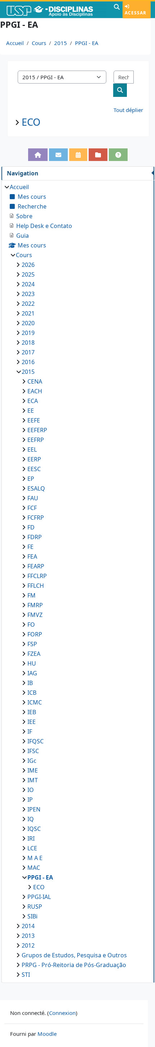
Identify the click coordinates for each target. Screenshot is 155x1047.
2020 (28, 323)
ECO (31, 122)
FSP (32, 644)
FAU (32, 498)
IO (30, 790)
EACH (34, 391)
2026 (28, 265)
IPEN (33, 809)
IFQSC (35, 741)
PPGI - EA (86, 42)
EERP (34, 459)
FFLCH (35, 586)
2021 (28, 313)
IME (32, 770)
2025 (28, 274)
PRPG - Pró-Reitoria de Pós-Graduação (74, 965)
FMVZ (35, 615)
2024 (28, 284)
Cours (39, 42)
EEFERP (37, 430)
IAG (32, 673)
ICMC (34, 702)
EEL (32, 449)
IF (29, 731)
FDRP (34, 537)
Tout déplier (128, 109)
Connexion (62, 1012)
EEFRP (35, 440)
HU (31, 663)
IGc (31, 761)
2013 (28, 936)
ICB (31, 693)
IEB (31, 712)
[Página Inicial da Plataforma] (38, 154)
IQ (30, 819)
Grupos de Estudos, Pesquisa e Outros (74, 955)
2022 (28, 304)
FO (31, 624)
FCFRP (35, 518)
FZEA (33, 654)
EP (30, 479)
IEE (31, 722)
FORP (34, 634)
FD (31, 527)
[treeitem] (77, 581)
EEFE (33, 420)
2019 (28, 333)
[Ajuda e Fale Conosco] (118, 154)
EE (30, 411)
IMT (32, 780)
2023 (28, 294)
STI (26, 975)
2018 (28, 342)
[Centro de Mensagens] (58, 154)
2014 (28, 926)
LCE (32, 848)
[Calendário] (78, 154)
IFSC (33, 751)
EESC (34, 469)
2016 (28, 362)
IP (30, 800)
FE (30, 547)
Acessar (135, 13)
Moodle (47, 1033)
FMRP (35, 605)
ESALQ (36, 488)
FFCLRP (37, 576)
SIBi (32, 916)
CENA (34, 381)
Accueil (15, 42)
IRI (31, 838)
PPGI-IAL (39, 897)
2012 (28, 945)
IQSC (34, 829)
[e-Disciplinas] (56, 10)
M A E (35, 858)
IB (30, 683)
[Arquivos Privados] (98, 154)
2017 (28, 352)
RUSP (34, 906)
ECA (32, 401)
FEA (32, 556)
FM (31, 595)
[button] (117, 9)
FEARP (35, 566)
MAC (33, 868)
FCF (32, 508)
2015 (60, 42)
